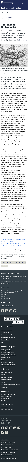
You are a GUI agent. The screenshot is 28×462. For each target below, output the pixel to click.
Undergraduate (6, 350)
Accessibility (5, 440)
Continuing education (7, 362)
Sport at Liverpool (6, 377)
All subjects (4, 387)
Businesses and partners (8, 337)
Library (3, 375)
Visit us (3, 412)
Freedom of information (8, 442)
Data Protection (6, 447)
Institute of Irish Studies (11, 8)
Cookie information (7, 445)
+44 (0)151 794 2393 (7, 306)
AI (16, 262)
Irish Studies (22, 262)
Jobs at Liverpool (6, 372)
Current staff (5, 332)
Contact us (4, 407)
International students (8, 365)
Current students (6, 330)
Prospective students (7, 335)
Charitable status (6, 455)
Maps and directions (7, 409)
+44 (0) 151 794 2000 (7, 404)
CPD (2, 360)
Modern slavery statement (9, 450)
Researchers (5, 340)
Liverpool (4, 266)
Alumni (3, 382)
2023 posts (8, 17)
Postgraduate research (8, 355)
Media (3, 342)
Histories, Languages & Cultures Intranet (13, 281)
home (2, 18)
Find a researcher (6, 380)
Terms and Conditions (8, 452)
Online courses (5, 357)
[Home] (10, 2)
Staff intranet (5, 283)
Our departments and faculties (10, 385)
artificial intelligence (8, 262)
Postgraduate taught (7, 352)
